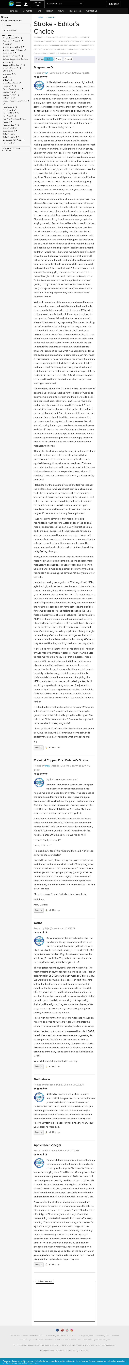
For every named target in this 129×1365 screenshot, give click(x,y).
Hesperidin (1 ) (9, 86)
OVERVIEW (6, 25)
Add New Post (37, 4)
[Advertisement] (82, 1302)
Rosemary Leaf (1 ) (11, 125)
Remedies (13, 10)
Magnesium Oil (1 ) (11, 95)
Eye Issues (7, 77)
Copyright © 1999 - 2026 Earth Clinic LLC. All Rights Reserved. (64, 1350)
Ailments (27, 10)
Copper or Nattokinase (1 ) (14, 65)
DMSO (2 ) (7, 71)
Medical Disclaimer (69, 1345)
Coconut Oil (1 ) (9, 53)
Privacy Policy (100, 1345)
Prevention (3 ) (9, 110)
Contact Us (91, 10)
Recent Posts (75, 10)
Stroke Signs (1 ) (10, 128)
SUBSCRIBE (114, 4)
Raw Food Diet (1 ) (11, 113)
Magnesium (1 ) (9, 92)
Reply (39, 747)
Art (46, 72)
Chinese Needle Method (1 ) (14, 50)
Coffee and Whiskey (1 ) (13, 56)
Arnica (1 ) (7, 44)
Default (49, 59)
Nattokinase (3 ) (10, 107)
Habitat (49, 10)
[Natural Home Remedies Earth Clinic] (11, 4)
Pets (39, 10)
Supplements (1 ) (10, 131)
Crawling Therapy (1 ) (12, 68)
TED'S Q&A (6, 150)
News (61, 10)
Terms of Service (83, 1345)
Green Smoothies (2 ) (12, 83)
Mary (47, 765)
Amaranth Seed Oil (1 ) (12, 38)
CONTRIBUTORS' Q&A (11, 148)
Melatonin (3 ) (9, 98)
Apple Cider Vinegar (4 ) (13, 41)
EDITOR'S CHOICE (9, 30)
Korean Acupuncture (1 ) (13, 89)
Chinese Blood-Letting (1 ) (13, 47)
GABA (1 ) (7, 80)
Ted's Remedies (9, 134)
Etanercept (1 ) (9, 74)
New (59, 59)
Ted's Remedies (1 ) (11, 137)
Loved (69, 59)
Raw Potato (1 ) (9, 116)
